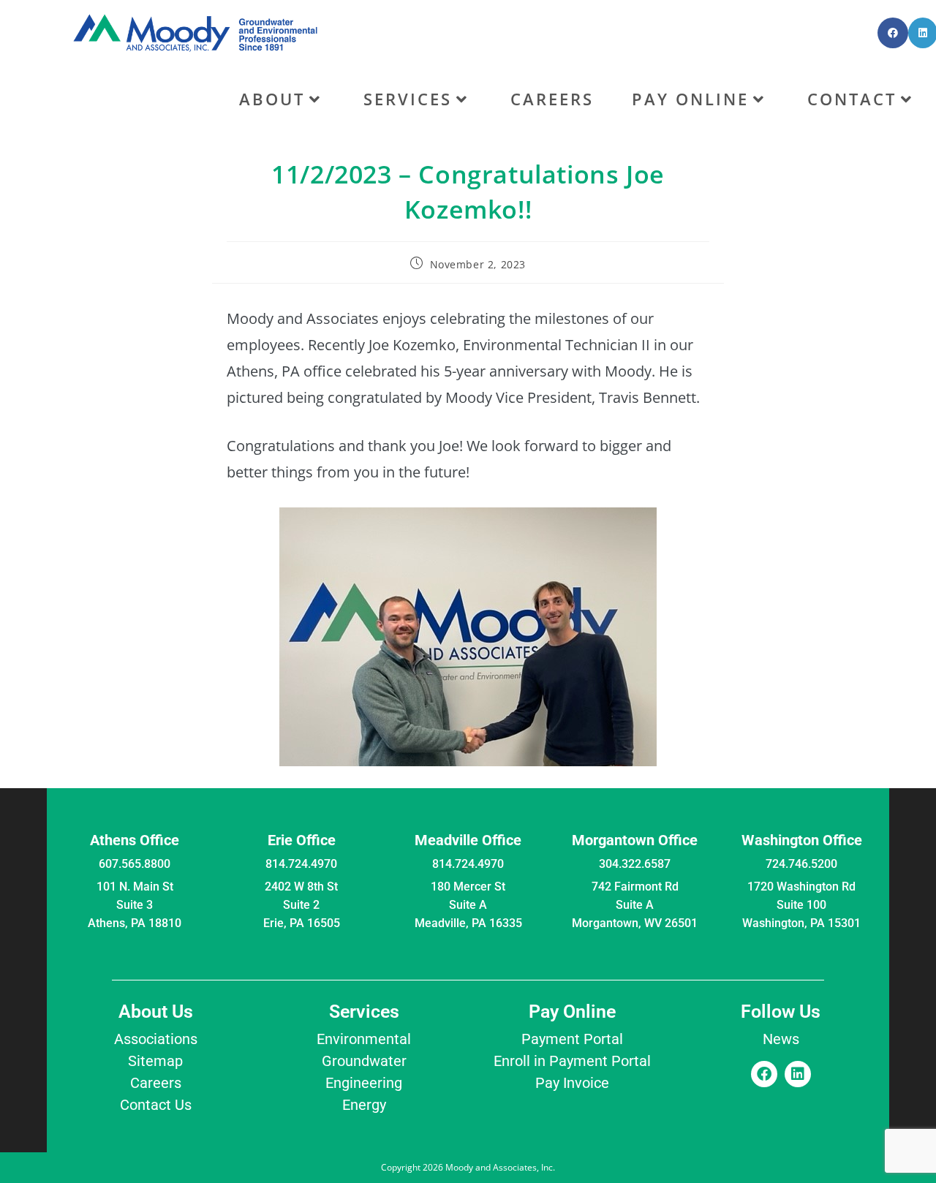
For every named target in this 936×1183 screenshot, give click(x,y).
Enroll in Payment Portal (572, 1061)
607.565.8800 (134, 864)
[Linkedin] (798, 1074)
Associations (155, 1039)
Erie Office (302, 840)
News (781, 1039)
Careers (155, 1083)
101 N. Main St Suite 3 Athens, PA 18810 (134, 905)
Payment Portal (572, 1039)
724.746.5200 (801, 864)
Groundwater (364, 1061)
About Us (155, 1011)
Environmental (364, 1039)
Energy (364, 1105)
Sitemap (155, 1061)
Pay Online (572, 1011)
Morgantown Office (635, 840)
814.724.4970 (301, 864)
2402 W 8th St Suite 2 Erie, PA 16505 (301, 905)
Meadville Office (468, 840)
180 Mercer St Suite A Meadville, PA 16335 (468, 905)
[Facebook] (764, 1074)
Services (364, 1011)
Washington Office (801, 840)
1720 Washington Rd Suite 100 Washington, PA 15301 (801, 905)
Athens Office (134, 840)
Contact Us (156, 1105)
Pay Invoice (572, 1083)
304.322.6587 (635, 864)
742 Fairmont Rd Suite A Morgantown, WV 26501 (635, 905)
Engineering (363, 1083)
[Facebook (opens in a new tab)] (893, 33)
